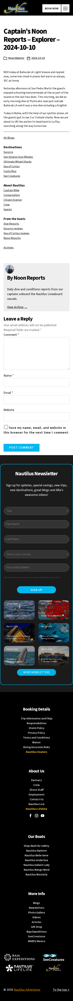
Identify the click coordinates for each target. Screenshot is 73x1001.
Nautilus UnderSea (36, 860)
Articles (36, 922)
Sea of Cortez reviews (16, 233)
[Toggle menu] (65, 8)
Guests (8, 209)
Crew (7, 205)
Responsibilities (36, 723)
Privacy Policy (36, 733)
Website (9, 410)
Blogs (36, 903)
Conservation (12, 195)
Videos (36, 917)
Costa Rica (10, 171)
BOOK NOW (51, 8)
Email (8, 393)
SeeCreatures (36, 936)
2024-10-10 (38, 58)
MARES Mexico (36, 941)
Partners (36, 780)
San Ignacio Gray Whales (18, 157)
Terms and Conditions (36, 738)
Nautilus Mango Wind (36, 870)
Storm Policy (36, 728)
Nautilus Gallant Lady (37, 865)
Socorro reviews (13, 228)
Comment (11, 335)
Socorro (8, 152)
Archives (9, 248)
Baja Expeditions (37, 932)
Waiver (36, 742)
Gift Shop (36, 927)
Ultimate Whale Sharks (18, 162)
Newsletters (36, 908)
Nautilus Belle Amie (36, 855)
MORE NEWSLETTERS (36, 672)
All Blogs (9, 138)
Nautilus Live (36, 804)
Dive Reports (11, 224)
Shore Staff (37, 790)
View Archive (17, 307)
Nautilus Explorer (36, 851)
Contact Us (36, 799)
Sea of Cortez (12, 166)
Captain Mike (11, 190)
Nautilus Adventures (27, 990)
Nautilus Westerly (36, 874)
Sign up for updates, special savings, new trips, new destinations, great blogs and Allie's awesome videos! (36, 490)
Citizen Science (13, 200)
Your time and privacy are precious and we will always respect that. (32, 577)
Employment (36, 795)
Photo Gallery (36, 913)
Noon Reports (16, 58)
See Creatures (12, 176)
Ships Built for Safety (36, 846)
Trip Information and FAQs (36, 718)
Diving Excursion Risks (36, 747)
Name (9, 375)
